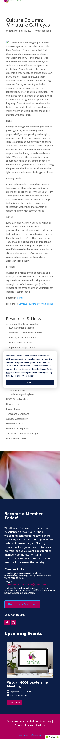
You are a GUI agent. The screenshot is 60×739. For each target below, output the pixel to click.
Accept (30, 382)
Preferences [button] (27, 376)
